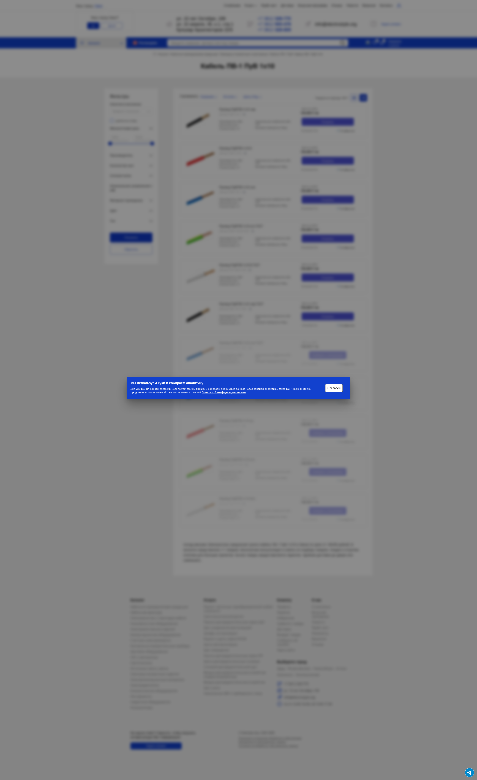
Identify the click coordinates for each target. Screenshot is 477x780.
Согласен (334, 388)
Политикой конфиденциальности (224, 392)
